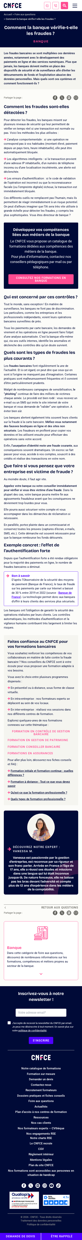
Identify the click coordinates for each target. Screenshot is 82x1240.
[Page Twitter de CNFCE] (30, 1185)
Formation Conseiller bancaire (34, 746)
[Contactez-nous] (47, 5)
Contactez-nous (41, 1085)
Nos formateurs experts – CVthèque (41, 1128)
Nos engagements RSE (41, 1133)
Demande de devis (20, 1236)
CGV (41, 1149)
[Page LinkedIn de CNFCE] (37, 1185)
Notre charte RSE (41, 1138)
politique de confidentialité (32, 1030)
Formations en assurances (30, 753)
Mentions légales (41, 1160)
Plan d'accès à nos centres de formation (41, 1112)
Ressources (41, 1117)
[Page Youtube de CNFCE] (51, 1185)
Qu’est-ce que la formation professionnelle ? (39, 792)
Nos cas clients (41, 1123)
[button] (41, 951)
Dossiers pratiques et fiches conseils (41, 1095)
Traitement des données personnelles (41, 1220)
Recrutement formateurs (41, 1090)
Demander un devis (41, 1079)
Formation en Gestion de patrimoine (38, 740)
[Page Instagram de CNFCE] (44, 1185)
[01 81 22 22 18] (55, 5)
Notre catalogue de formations (41, 1068)
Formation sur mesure (41, 1074)
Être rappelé (61, 1236)
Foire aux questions (24, 14)
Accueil (8, 14)
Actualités (41, 1106)
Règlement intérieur (41, 1154)
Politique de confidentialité (41, 1224)
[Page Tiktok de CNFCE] (58, 1185)
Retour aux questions (59, 907)
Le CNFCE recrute (41, 1143)
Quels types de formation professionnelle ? (38, 799)
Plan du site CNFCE (41, 1165)
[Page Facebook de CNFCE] (23, 1185)
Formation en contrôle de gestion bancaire (41, 733)
